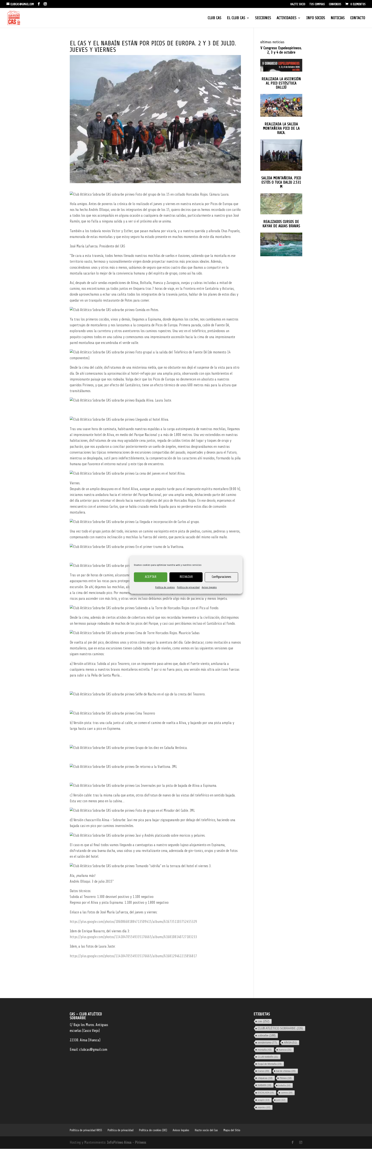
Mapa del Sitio (231, 1130)
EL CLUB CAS (236, 18)
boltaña (284, 1085)
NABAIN (264, 1085)
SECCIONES (263, 18)
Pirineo (286, 1078)
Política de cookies (165, 587)
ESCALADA (266, 1092)
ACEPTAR (150, 577)
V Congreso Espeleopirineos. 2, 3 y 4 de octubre (281, 50)
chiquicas (265, 1078)
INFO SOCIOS (315, 18)
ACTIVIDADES (286, 18)
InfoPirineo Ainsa (119, 1143)
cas (263, 1021)
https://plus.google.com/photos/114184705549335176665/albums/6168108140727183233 (133, 937)
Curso (263, 1071)
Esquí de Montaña (270, 1064)
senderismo (267, 1042)
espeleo (264, 1107)
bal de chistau (286, 1071)
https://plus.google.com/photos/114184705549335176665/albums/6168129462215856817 (133, 956)
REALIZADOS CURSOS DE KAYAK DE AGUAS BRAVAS (281, 224)
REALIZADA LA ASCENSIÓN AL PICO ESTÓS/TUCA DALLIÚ (281, 83)
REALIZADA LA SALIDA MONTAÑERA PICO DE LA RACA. (281, 128)
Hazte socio (297, 4)
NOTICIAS (338, 18)
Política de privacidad (188, 587)
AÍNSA (290, 1042)
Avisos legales (209, 587)
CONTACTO (357, 18)
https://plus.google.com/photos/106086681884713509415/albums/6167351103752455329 (133, 922)
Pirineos (140, 1143)
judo (280, 1100)
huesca (285, 1049)
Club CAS (214, 18)
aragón (263, 1100)
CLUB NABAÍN (268, 1056)
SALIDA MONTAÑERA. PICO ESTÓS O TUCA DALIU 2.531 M (281, 182)
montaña (265, 1049)
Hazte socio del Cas (206, 1130)
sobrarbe (267, 1035)
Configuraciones (221, 577)
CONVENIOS (335, 4)
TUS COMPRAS (317, 4)
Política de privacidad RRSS (86, 1130)
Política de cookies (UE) (153, 1130)
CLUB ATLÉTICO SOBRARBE (280, 1028)
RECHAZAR (186, 577)
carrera (286, 1092)
